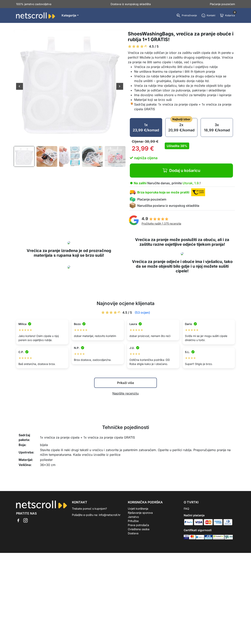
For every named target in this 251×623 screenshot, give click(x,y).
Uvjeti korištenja (138, 508)
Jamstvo (133, 516)
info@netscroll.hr (109, 514)
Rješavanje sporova (140, 512)
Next (119, 86)
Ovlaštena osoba (138, 529)
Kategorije (69, 15)
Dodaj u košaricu (184, 170)
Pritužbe (133, 521)
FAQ (186, 508)
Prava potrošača (138, 525)
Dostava (133, 533)
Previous (19, 86)
